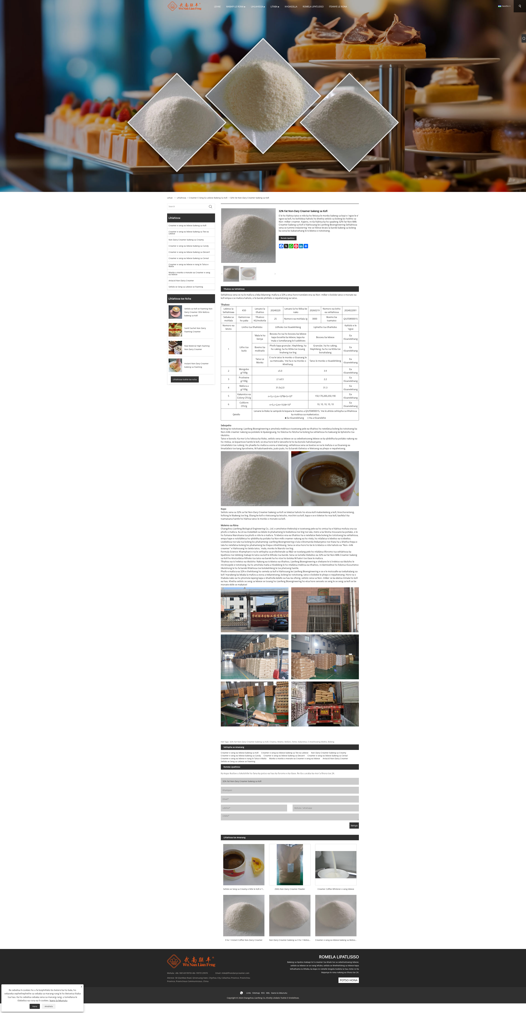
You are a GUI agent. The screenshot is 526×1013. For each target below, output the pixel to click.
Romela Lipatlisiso (288, 238)
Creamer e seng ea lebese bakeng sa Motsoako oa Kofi (337, 940)
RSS (263, 993)
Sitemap (256, 993)
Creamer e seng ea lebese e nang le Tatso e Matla (188, 265)
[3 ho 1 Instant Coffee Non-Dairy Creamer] (244, 914)
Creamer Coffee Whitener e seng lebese (336, 889)
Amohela (49, 1006)
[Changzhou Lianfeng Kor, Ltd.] (185, 6)
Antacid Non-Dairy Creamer (181, 280)
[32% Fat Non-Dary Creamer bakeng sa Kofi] (231, 274)
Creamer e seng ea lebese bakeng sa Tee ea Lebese (189, 232)
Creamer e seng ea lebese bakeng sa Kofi (208, 197)
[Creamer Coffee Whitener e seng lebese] (336, 863)
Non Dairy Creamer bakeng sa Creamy (186, 239)
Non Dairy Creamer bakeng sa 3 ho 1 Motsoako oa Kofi (291, 940)
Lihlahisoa (181, 197)
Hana (34, 1006)
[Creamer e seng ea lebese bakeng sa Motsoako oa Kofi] (336, 914)
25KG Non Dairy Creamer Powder (290, 889)
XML (268, 993)
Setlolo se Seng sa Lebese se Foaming (186, 286)
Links (248, 993)
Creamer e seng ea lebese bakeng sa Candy (189, 246)
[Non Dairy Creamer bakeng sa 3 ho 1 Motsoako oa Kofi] (290, 914)
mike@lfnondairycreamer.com (235, 973)
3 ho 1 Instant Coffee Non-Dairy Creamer (243, 940)
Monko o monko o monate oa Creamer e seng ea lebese (189, 273)
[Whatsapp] (241, 993)
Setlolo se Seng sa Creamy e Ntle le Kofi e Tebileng (245, 889)
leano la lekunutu (279, 993)
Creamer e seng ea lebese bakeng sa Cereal (189, 258)
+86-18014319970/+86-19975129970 (191, 973)
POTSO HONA (349, 980)
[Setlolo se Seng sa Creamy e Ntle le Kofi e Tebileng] (244, 863)
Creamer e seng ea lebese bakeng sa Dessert (189, 252)
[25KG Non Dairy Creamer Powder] (290, 863)
